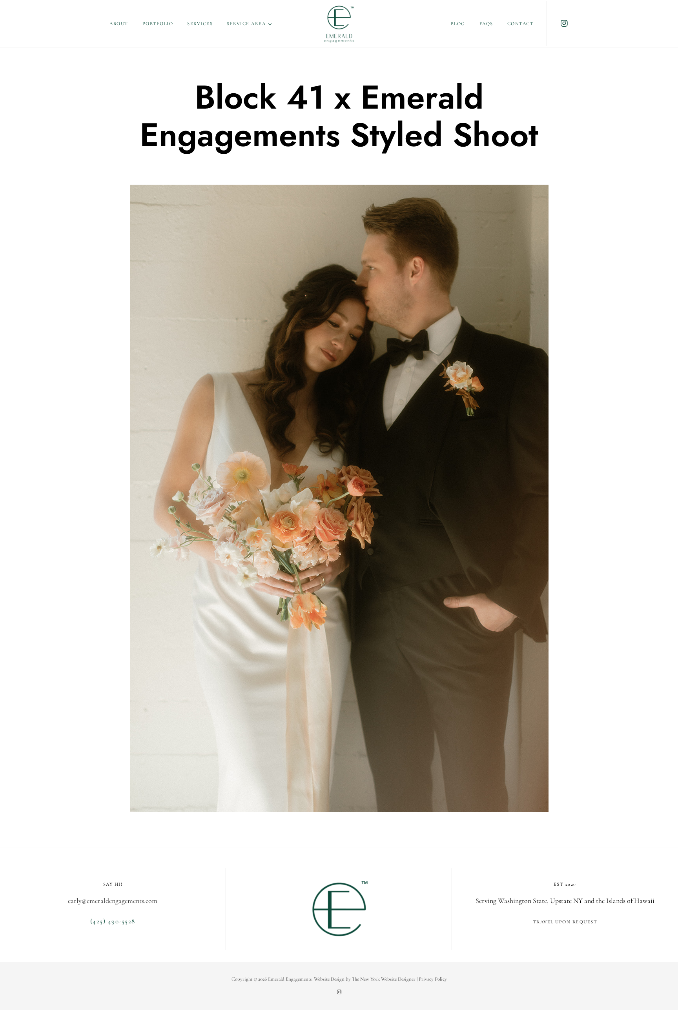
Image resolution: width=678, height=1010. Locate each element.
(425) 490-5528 (112, 921)
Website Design (329, 979)
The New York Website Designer (384, 979)
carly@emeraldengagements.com (112, 900)
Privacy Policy (433, 979)
